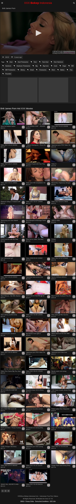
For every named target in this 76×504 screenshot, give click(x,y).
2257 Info (53, 501)
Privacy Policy (29, 501)
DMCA (22, 501)
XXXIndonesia (38, 2)
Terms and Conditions (42, 501)
